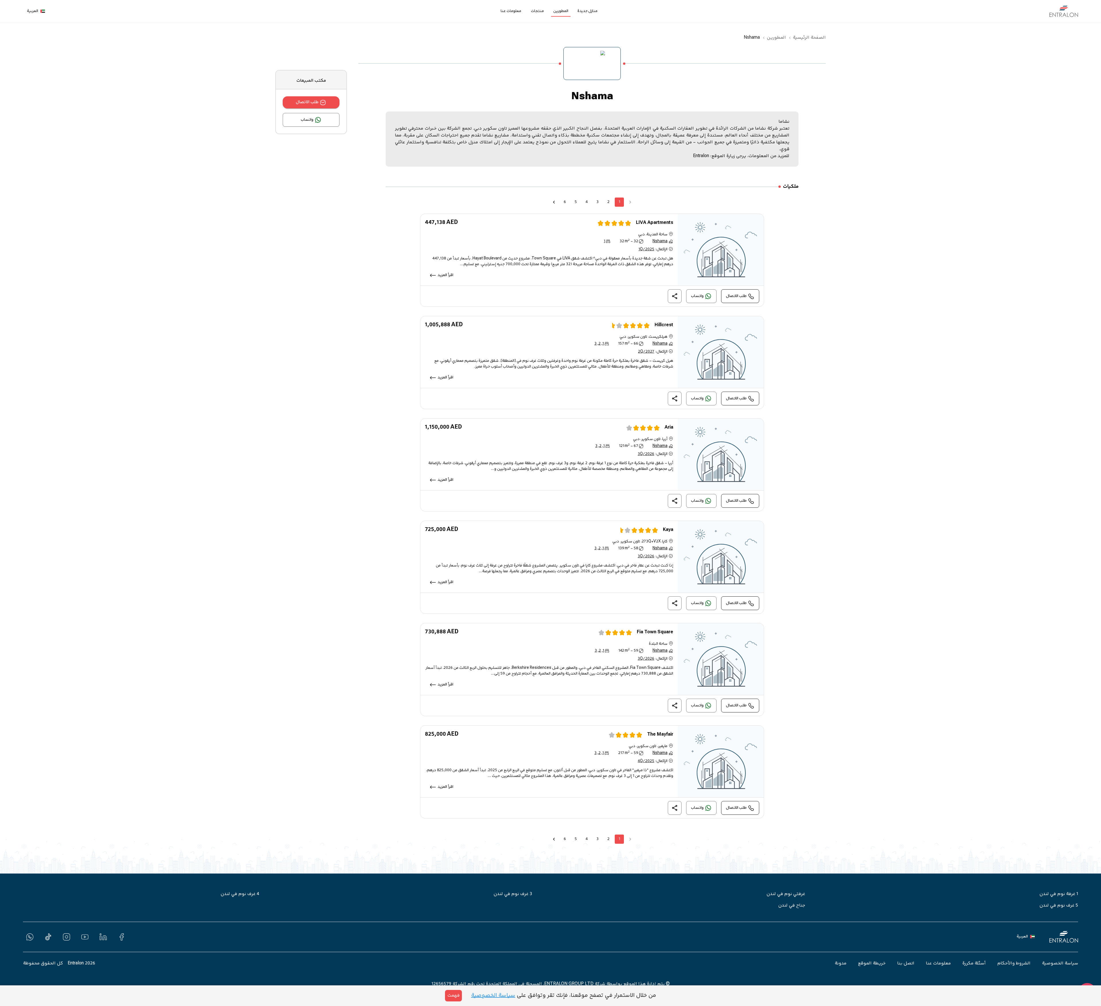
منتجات (537, 11)
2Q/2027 (646, 352)
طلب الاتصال (307, 102)
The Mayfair (660, 734)
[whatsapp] (30, 937)
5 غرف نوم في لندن (1058, 905)
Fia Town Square (655, 632)
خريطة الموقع (872, 963)
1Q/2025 (646, 249)
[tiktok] (48, 937)
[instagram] (66, 937)
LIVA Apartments (654, 222)
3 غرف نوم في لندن (512, 894)
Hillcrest (664, 325)
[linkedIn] (103, 937)
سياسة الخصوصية (1060, 963)
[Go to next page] (554, 202)
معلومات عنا (511, 11)
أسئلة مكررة (974, 963)
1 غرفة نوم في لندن (1058, 894)
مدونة (840, 963)
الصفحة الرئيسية (809, 37)
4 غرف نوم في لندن (239, 894)
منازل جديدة (587, 11)
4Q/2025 (646, 761)
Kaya (668, 530)
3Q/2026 (646, 454)
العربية (32, 11)
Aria (669, 427)
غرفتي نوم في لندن (785, 894)
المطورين (560, 11)
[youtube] (85, 937)
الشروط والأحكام (1013, 963)
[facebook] (121, 937)
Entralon (701, 156)
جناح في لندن (791, 905)
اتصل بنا (905, 963)
